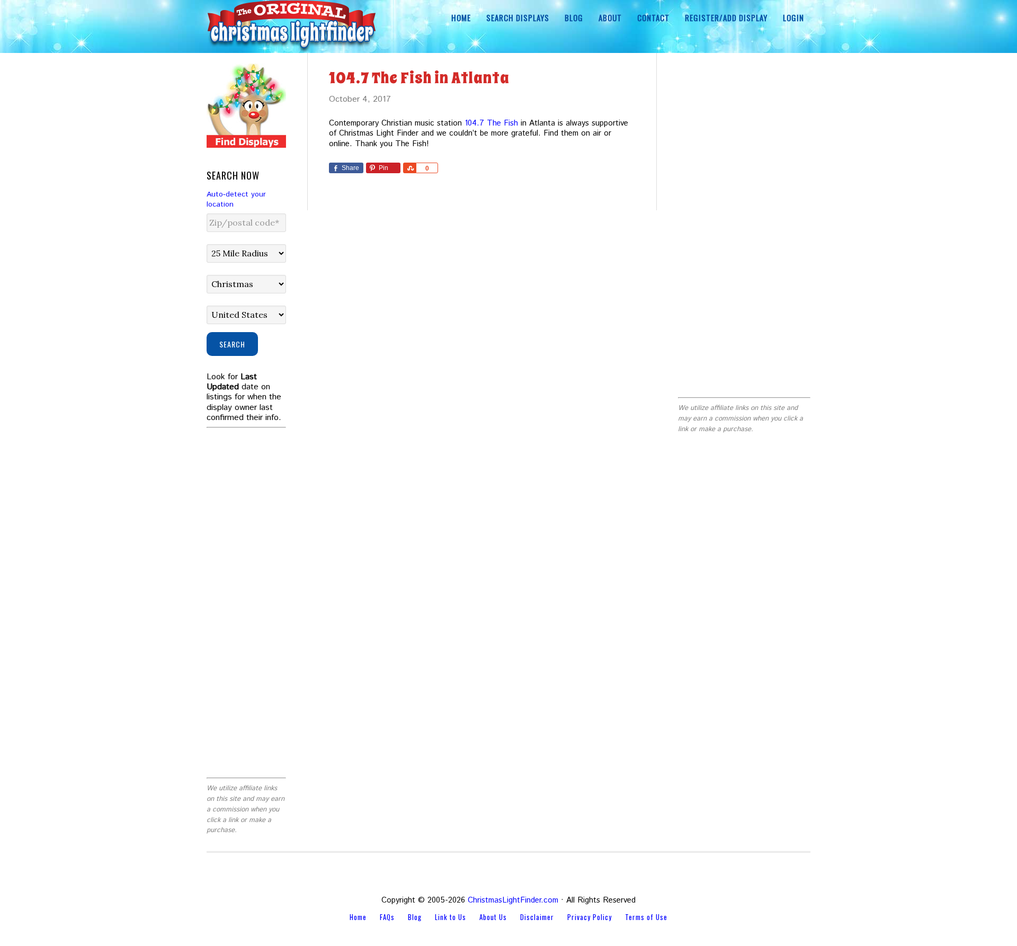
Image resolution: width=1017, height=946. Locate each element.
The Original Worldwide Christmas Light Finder (291, 26)
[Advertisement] (744, 222)
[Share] (409, 168)
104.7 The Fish (491, 123)
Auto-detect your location (236, 199)
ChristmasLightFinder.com (513, 900)
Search (232, 344)
